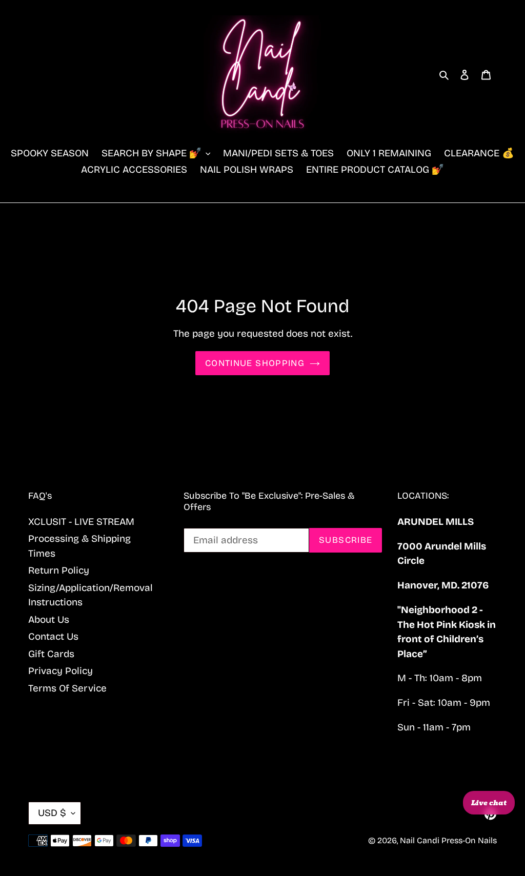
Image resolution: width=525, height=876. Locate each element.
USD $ (52, 813)
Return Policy (58, 570)
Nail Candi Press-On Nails (448, 840)
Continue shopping (255, 363)
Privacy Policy (60, 671)
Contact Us (53, 636)
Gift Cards (51, 654)
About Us (48, 619)
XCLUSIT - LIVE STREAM (81, 521)
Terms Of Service (67, 688)
